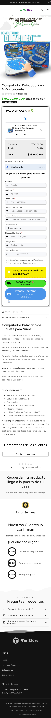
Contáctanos (8, 675)
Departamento (12, 224)
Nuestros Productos (11, 665)
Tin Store (13, 703)
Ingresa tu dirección (14, 207)
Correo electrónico (13, 250)
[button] (42, 10)
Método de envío (14, 161)
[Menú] (3, 10)
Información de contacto (26, 714)
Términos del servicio (19, 710)
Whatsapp (10, 198)
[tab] (21, 518)
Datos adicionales (13, 216)
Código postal (11, 242)
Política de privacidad (36, 706)
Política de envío (36, 710)
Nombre (9, 181)
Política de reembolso (17, 706)
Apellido (9, 190)
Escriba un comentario (25, 454)
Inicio (4, 660)
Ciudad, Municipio (13, 233)
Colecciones (7, 670)
